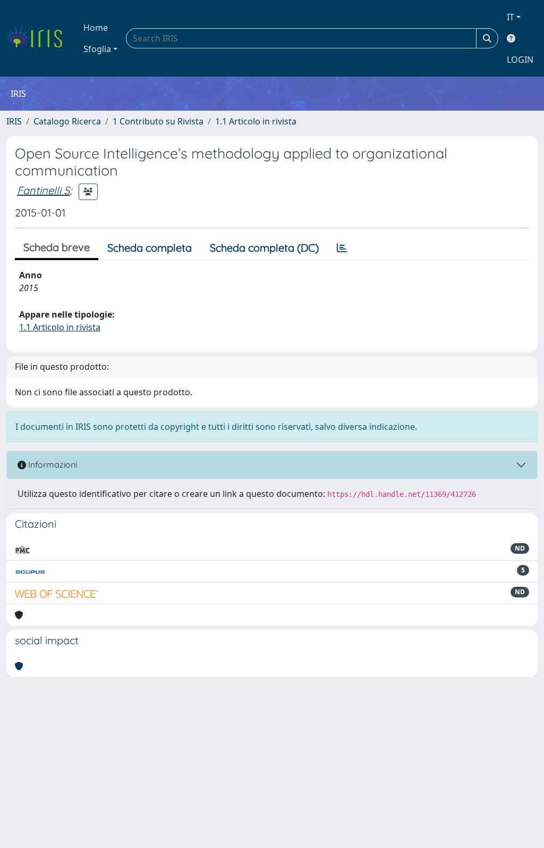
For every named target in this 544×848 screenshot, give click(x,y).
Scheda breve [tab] (56, 247)
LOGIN (520, 59)
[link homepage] (38, 38)
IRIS (14, 121)
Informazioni (51, 464)
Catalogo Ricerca (67, 121)
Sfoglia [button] (97, 49)
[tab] (342, 248)
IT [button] (510, 17)
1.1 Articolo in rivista (255, 121)
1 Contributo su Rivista (158, 121)
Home (95, 28)
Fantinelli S (43, 190)
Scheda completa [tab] (149, 247)
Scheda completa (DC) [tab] (264, 247)
